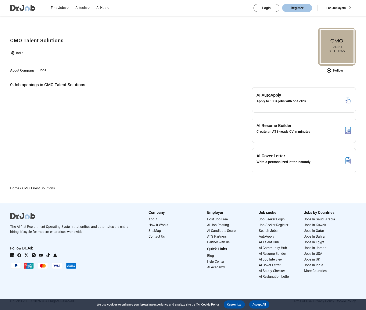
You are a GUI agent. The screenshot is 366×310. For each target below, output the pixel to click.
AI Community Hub (273, 248)
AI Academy (216, 267)
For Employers (336, 8)
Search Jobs (268, 231)
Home (14, 188)
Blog (210, 256)
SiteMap (154, 231)
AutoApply (266, 236)
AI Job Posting (218, 225)
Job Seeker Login (272, 219)
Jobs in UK (312, 259)
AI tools (81, 8)
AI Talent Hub (269, 242)
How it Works (158, 225)
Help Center (215, 261)
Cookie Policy (210, 304)
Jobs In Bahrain (315, 236)
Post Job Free (217, 219)
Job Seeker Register (273, 225)
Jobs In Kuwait (315, 225)
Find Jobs (58, 8)
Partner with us (218, 242)
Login (266, 8)
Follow (338, 70)
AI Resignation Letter (274, 277)
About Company (22, 70)
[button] (234, 304)
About (152, 219)
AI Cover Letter (269, 265)
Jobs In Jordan (315, 248)
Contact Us (156, 236)
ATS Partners (217, 236)
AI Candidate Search (222, 231)
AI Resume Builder (272, 254)
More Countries (315, 271)
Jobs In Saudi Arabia (319, 219)
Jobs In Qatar (314, 231)
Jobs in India (313, 265)
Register (297, 8)
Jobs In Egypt (314, 242)
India (20, 53)
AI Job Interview (271, 259)
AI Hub (101, 8)
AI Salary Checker (272, 271)
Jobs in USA (313, 254)
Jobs (42, 70)
